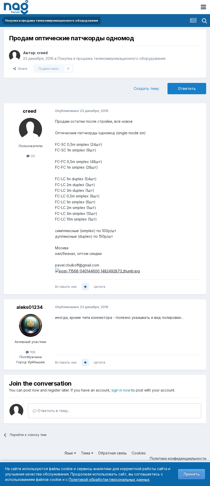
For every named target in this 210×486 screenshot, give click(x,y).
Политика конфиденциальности (178, 458)
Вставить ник (66, 286)
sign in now (120, 390)
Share (21, 68)
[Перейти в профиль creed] (14, 55)
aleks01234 (29, 307)
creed (42, 53)
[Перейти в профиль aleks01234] (30, 325)
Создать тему (146, 88)
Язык (69, 453)
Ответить (187, 88)
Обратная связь (112, 453)
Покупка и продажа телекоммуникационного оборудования (111, 58)
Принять (192, 474)
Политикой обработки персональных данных (109, 479)
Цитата (99, 286)
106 (32, 352)
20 (32, 156)
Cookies (139, 453)
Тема (86, 453)
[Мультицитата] (85, 286)
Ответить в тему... (53, 410)
